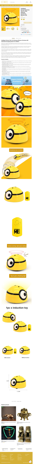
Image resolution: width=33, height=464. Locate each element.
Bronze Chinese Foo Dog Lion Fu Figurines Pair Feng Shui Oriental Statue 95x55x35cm (23, 444)
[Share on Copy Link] (30, 34)
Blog (10, 456)
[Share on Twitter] (24, 34)
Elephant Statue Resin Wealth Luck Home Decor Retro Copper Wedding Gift (8, 422)
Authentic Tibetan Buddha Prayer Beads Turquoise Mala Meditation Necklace (7, 441)
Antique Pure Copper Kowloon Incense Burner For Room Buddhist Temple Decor (23, 422)
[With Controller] (22, 19)
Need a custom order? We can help (27, 462)
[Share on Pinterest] (25, 34)
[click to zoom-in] (10, 17)
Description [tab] (13, 38)
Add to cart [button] (8, 446)
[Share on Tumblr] (26, 34)
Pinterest (26, 455)
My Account (27, 2)
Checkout (31, 2)
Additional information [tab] (18, 38)
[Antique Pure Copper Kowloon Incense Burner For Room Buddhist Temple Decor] (24, 413)
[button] (18, 17)
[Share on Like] (21, 34)
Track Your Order (19, 455)
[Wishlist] (15, 407)
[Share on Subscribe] (29, 34)
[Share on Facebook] (22, 34)
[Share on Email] (28, 34)
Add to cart (27, 22)
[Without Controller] (24, 19)
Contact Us (11, 457)
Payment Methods (20, 457)
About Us (11, 455)
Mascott (20, 401)
